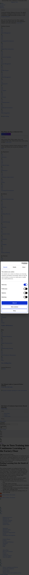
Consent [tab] (5, 267)
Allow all (14, 303)
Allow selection (14, 306)
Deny (14, 310)
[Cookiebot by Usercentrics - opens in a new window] (21, 263)
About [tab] (23, 267)
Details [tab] (14, 267)
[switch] (25, 289)
